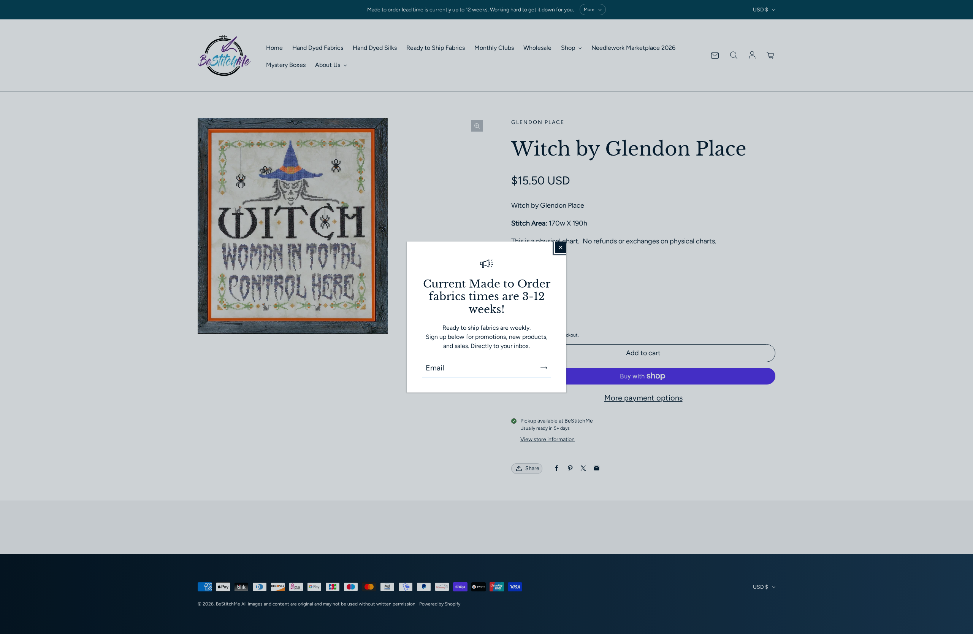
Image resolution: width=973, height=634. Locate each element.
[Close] (560, 247)
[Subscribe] (543, 367)
